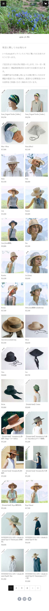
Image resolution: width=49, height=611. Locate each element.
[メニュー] (3, 3)
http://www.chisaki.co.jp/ (29, 599)
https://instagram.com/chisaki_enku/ (24, 599)
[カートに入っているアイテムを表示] (45, 3)
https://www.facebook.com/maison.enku (19, 599)
